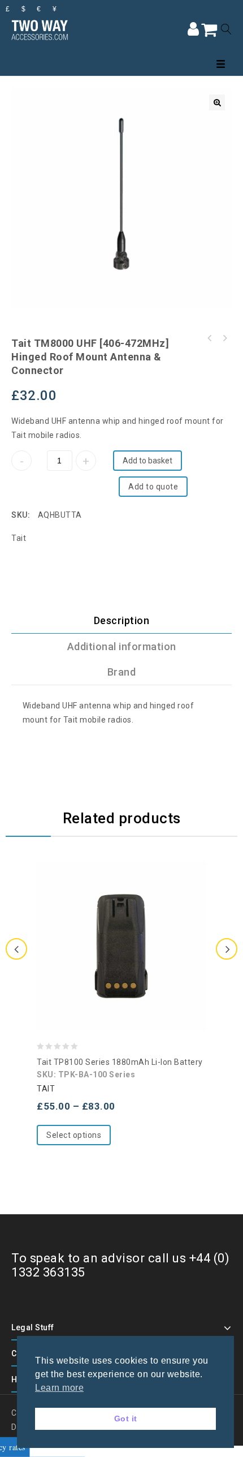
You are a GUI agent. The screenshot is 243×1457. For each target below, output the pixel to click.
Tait (18, 538)
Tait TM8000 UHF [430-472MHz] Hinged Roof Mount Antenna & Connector (224, 338)
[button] (217, 102)
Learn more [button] (59, 1387)
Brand (121, 672)
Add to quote (153, 486)
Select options (73, 1135)
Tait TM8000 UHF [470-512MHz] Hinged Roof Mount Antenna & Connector (209, 338)
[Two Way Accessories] (39, 28)
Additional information (121, 646)
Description (122, 620)
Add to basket (147, 460)
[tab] (121, 621)
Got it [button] (125, 1418)
